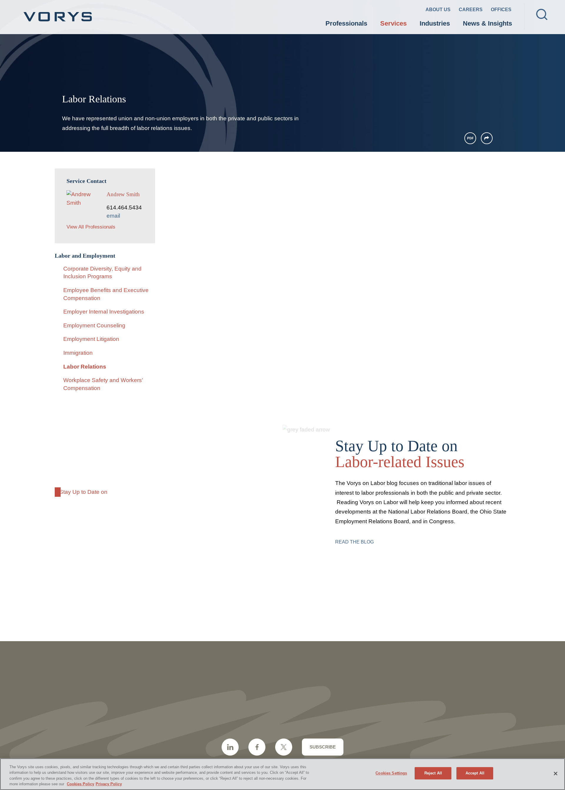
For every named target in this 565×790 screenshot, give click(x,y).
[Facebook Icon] (256, 747)
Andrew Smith (123, 194)
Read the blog (354, 541)
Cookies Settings (391, 773)
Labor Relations (84, 367)
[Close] (555, 773)
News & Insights (487, 23)
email (113, 216)
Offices (501, 9)
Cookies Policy (80, 784)
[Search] (541, 14)
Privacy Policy (109, 784)
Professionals (346, 23)
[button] (487, 138)
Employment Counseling (94, 325)
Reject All (433, 773)
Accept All (475, 773)
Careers (471, 9)
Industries (435, 23)
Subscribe (323, 746)
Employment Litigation (91, 339)
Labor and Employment (85, 255)
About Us (438, 9)
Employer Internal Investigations (103, 312)
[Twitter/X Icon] (283, 747)
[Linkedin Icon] (230, 747)
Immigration (78, 353)
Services (393, 23)
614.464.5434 (124, 207)
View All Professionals (91, 227)
